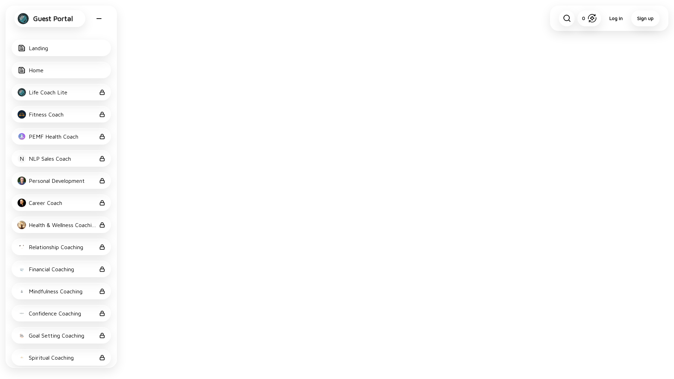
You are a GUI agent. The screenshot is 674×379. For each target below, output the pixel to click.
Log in (616, 18)
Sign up (645, 18)
